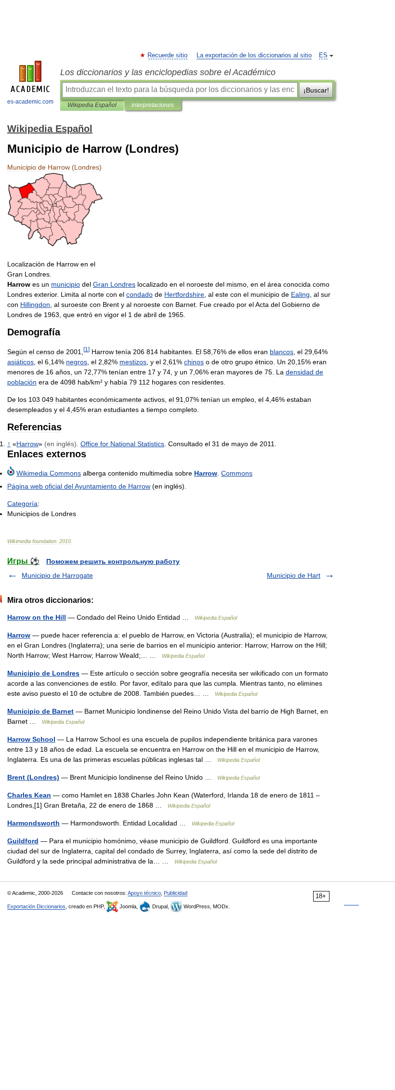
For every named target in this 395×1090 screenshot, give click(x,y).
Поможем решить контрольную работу (113, 561)
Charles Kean (29, 795)
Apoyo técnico (144, 893)
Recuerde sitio (167, 55)
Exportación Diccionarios (36, 906)
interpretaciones (153, 105)
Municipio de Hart (293, 575)
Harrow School (31, 739)
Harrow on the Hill (36, 617)
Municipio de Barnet (40, 711)
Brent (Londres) (33, 777)
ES (323, 55)
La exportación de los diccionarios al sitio (254, 55)
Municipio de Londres (43, 673)
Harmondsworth (33, 823)
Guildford (23, 841)
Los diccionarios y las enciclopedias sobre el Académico (168, 72)
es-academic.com (30, 101)
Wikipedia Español (92, 105)
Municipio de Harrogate (57, 575)
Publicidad (175, 893)
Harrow (18, 635)
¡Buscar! (316, 90)
